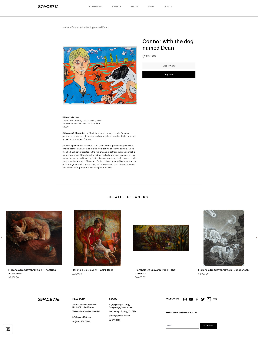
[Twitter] (203, 299)
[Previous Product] (2, 237)
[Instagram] (185, 299)
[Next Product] (256, 237)
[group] (129, 245)
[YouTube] (191, 299)
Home (66, 27)
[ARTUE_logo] (215, 299)
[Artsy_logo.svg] (209, 299)
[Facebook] (197, 299)
